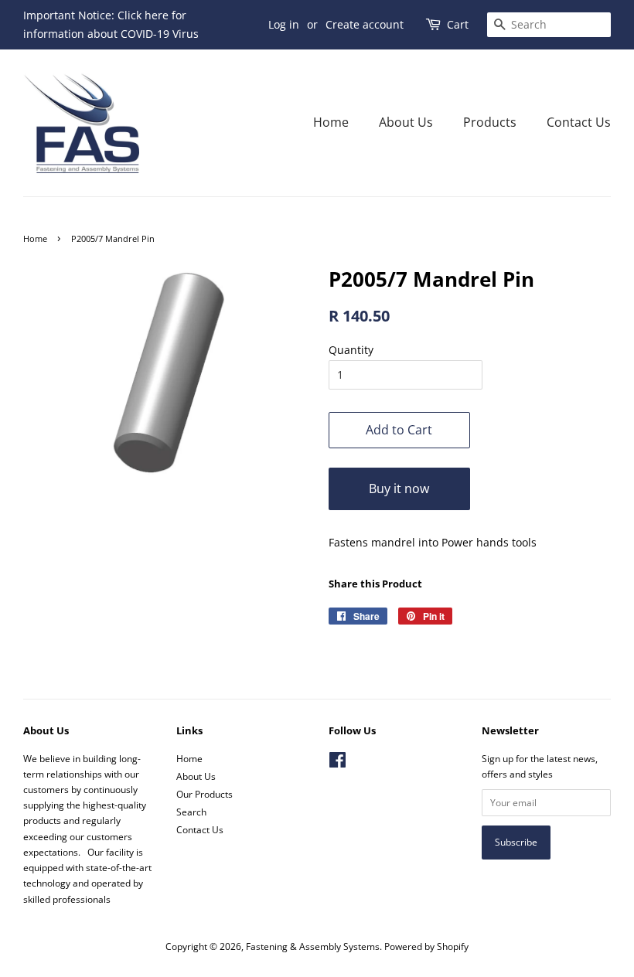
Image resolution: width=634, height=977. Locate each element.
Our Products (204, 794)
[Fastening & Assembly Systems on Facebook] (337, 763)
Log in (283, 24)
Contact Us (579, 122)
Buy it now (399, 488)
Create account (365, 24)
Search (191, 811)
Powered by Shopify (426, 946)
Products (489, 122)
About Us (406, 122)
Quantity (351, 349)
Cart (458, 24)
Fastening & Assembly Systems (313, 946)
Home (331, 122)
